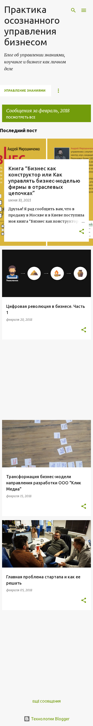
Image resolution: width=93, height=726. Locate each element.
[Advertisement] (46, 380)
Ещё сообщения (47, 701)
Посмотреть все (20, 117)
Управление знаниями (24, 90)
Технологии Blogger (49, 718)
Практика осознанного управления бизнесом (32, 25)
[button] (82, 231)
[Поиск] (73, 10)
